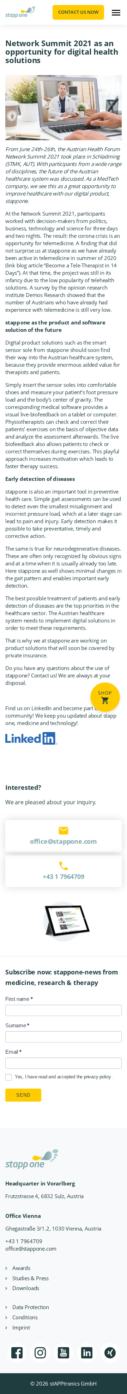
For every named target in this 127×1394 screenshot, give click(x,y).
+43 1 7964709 (23, 1241)
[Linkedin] (87, 1353)
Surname (17, 1025)
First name (19, 999)
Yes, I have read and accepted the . (63, 1076)
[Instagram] (40, 1353)
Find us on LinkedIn (28, 708)
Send (23, 1095)
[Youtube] (63, 1353)
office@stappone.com (30, 1248)
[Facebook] (17, 1353)
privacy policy (98, 1076)
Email (13, 1052)
